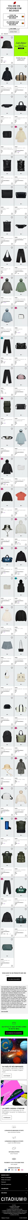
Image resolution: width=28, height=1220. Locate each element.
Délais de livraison (5, 1179)
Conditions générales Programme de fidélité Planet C (15, 1213)
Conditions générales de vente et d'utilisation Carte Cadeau (14, 1212)
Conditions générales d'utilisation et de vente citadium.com (14, 1210)
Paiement (3, 1182)
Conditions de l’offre (14, 1214)
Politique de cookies (14, 1207)
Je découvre (6, 1117)
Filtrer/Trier (13, 31)
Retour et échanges (6, 1177)
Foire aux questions (6, 1184)
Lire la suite (4, 1011)
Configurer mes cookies (15, 1206)
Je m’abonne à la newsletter (14, 1033)
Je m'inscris (6, 1075)
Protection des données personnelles (14, 1209)
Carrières (14, 1205)
